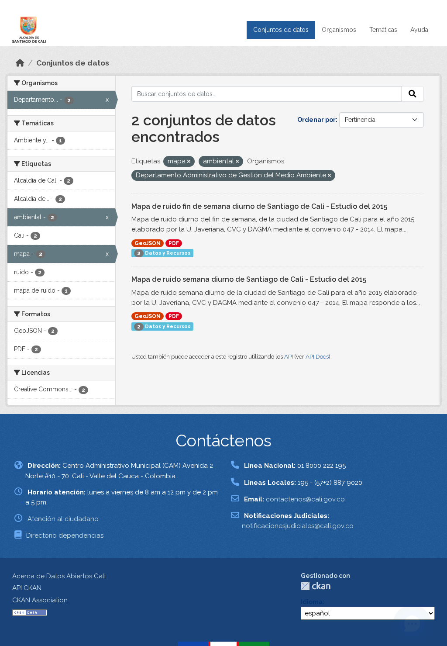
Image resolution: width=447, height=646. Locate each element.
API (288, 356)
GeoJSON (147, 243)
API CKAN (26, 588)
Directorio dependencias (64, 535)
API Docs (317, 356)
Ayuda (419, 29)
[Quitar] (188, 162)
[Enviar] (412, 94)
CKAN (315, 586)
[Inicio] (20, 63)
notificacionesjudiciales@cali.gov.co (298, 526)
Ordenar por (316, 119)
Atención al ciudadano (63, 519)
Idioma (312, 601)
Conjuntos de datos (281, 29)
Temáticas (383, 29)
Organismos (339, 29)
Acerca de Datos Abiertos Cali (59, 576)
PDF (173, 243)
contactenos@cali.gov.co (305, 499)
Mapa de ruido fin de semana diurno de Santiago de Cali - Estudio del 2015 (259, 206)
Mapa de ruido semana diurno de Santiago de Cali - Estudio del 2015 (248, 279)
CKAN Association (40, 600)
